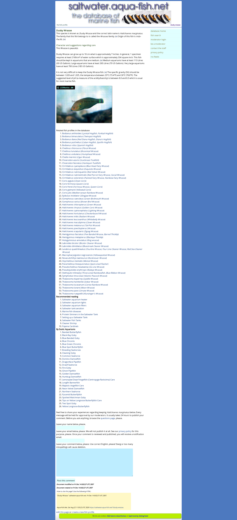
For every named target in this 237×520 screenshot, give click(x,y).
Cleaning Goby (69, 353)
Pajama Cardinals (70, 326)
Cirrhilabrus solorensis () (94, 178)
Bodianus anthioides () (87, 133)
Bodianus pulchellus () (87, 142)
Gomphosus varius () (80, 201)
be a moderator (158, 44)
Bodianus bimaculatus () (81, 136)
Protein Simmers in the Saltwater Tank (80, 314)
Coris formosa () (75, 183)
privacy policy (125, 431)
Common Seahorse (71, 356)
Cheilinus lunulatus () (80, 151)
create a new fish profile (83, 512)
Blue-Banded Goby (70, 338)
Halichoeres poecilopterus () (78, 228)
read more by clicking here (138, 516)
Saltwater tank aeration (73, 308)
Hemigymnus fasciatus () (90, 234)
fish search (156, 35)
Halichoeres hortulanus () (84, 213)
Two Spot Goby (69, 403)
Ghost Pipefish (69, 370)
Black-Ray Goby (69, 335)
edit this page (62, 512)
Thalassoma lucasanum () (85, 284)
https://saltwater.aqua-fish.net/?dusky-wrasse (106, 507)
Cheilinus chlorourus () (79, 148)
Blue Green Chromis (71, 344)
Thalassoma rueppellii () (82, 293)
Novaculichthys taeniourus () (84, 258)
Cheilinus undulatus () (81, 154)
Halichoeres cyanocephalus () (83, 210)
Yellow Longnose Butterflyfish (75, 406)
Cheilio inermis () (76, 157)
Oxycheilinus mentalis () (80, 261)
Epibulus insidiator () (79, 195)
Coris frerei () (82, 186)
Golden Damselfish (71, 373)
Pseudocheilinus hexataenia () (83, 267)
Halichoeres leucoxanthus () (83, 219)
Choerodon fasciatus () (81, 163)
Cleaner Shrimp (69, 323)
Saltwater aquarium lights (74, 302)
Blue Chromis (68, 341)
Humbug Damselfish (71, 376)
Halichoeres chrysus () (82, 207)
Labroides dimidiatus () (85, 246)
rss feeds (155, 56)
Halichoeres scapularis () (80, 231)
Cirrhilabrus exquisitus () (81, 169)
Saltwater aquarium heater (74, 299)
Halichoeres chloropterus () (81, 204)
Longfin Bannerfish (71, 382)
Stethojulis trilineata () (93, 272)
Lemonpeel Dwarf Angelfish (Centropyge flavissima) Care (88, 379)
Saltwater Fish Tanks (71, 320)
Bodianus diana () (86, 139)
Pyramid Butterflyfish (72, 394)
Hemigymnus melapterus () (82, 237)
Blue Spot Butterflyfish (72, 347)
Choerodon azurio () (80, 160)
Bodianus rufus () (77, 145)
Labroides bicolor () (82, 243)
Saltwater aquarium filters (74, 305)
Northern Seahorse (71, 391)
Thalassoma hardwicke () (80, 281)
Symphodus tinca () (84, 275)
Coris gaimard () (76, 189)
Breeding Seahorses (71, 350)
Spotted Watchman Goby (74, 397)
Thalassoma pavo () (78, 290)
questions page (108, 418)
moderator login (158, 39)
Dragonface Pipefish (71, 362)
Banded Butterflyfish (71, 332)
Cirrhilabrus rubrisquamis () (83, 172)
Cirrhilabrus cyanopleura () (85, 166)
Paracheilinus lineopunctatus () (85, 264)
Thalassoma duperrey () (80, 278)
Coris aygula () (74, 181)
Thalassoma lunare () (78, 287)
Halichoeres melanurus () (81, 225)
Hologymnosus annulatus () (80, 240)
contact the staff (158, 48)
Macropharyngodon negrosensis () (88, 255)
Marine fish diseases (71, 311)
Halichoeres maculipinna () (81, 222)
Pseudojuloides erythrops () (82, 270)
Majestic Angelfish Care (73, 385)
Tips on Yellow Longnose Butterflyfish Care (82, 400)
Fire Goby (66, 367)
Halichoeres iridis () (78, 216)
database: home (158, 31)
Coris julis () (82, 192)
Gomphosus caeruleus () (85, 198)
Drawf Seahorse (69, 364)
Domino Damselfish (71, 359)
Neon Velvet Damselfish (73, 388)
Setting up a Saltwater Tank (74, 317)
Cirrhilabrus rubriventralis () (93, 175)
